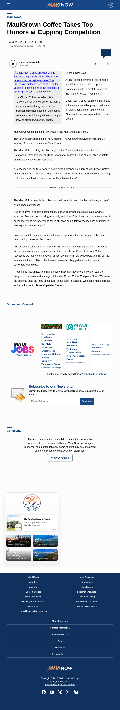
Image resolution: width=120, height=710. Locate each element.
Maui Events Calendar (87, 601)
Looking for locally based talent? (76, 374)
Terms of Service (60, 654)
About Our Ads (67, 684)
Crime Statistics (33, 592)
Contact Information (60, 627)
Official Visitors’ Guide (86, 606)
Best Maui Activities (86, 592)
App (60, 641)
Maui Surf (33, 587)
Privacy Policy (52, 684)
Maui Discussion (33, 596)
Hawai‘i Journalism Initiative (33, 611)
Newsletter (60, 647)
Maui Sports (87, 587)
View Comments (60, 457)
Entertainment (87, 582)
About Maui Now (60, 621)
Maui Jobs (33, 606)
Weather (33, 582)
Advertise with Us (59, 634)
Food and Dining (86, 596)
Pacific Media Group (69, 678)
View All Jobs (22, 355)
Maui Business (87, 577)
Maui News (14, 17)
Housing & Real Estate (33, 601)
